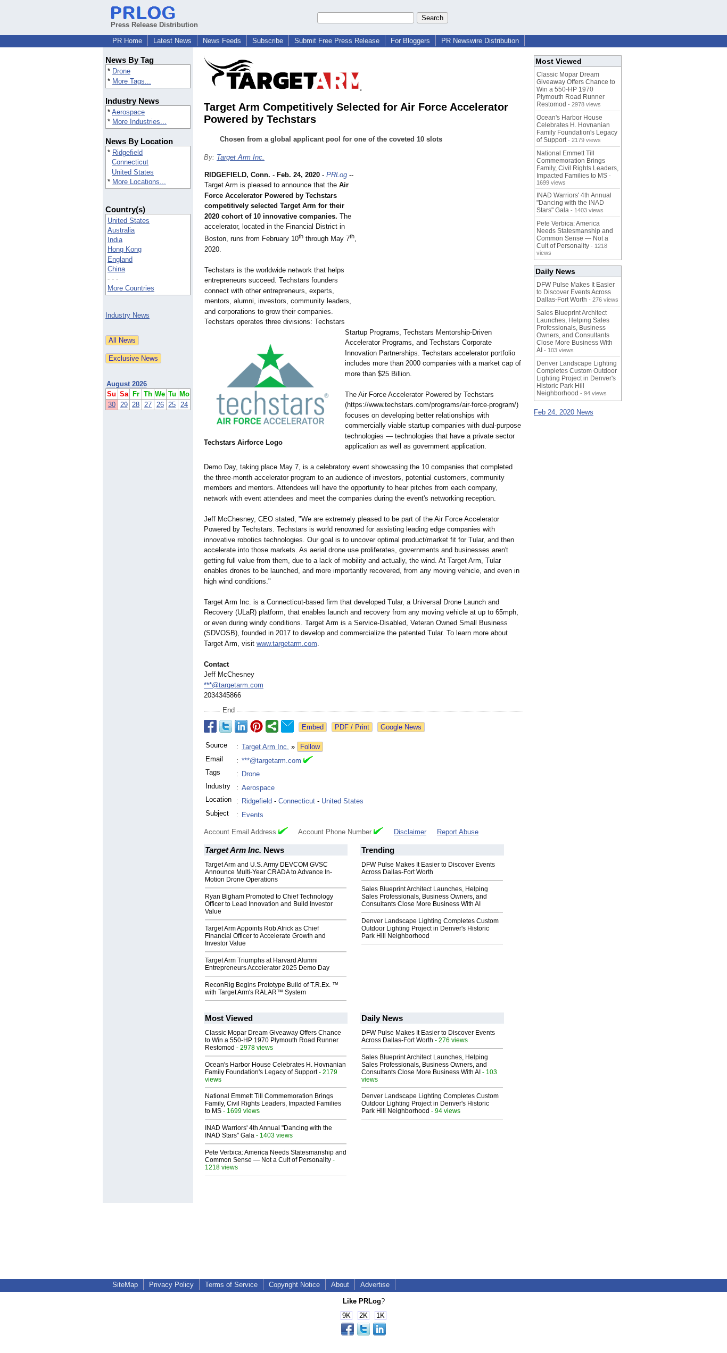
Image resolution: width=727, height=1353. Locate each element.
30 (111, 405)
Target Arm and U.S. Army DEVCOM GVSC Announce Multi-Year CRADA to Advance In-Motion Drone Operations (268, 872)
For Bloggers (410, 41)
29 (124, 405)
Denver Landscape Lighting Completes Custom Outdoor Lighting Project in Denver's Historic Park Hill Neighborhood (430, 928)
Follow (310, 747)
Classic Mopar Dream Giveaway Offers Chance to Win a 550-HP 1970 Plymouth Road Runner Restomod (273, 1040)
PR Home (127, 41)
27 (148, 405)
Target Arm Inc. (241, 157)
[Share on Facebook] (210, 726)
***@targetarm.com (233, 685)
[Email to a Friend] (287, 726)
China (116, 269)
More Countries (131, 288)
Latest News (172, 41)
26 (160, 405)
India (115, 240)
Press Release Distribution (154, 25)
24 (184, 405)
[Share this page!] (363, 1333)
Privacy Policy (171, 1285)
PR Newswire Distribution (480, 41)
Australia (121, 230)
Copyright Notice (294, 1285)
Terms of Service (231, 1285)
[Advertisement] (443, 247)
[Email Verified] (308, 761)
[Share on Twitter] (225, 726)
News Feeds (222, 41)
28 (135, 405)
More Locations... (139, 182)
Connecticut (130, 162)
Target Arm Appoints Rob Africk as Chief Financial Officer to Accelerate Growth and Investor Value (265, 936)
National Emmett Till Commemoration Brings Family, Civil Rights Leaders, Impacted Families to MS (273, 1103)
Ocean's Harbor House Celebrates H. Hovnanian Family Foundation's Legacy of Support (275, 1068)
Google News (401, 727)
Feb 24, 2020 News (563, 412)
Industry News (127, 315)
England (120, 259)
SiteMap (125, 1285)
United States (133, 172)
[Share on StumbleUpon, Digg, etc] (272, 726)
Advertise (375, 1285)
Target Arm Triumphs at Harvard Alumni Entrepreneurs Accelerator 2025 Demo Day (267, 964)
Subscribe (267, 41)
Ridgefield (127, 152)
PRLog (336, 175)
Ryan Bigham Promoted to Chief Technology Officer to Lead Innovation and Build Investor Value (269, 904)
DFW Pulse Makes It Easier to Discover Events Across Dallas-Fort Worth (428, 868)
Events (252, 815)
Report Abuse (457, 832)
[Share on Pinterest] (256, 726)
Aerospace (128, 112)
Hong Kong (125, 249)
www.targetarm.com (287, 644)
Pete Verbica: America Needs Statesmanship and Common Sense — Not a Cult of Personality (275, 1156)
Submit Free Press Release (336, 41)
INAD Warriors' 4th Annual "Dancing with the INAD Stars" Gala (574, 203)
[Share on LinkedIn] (241, 726)
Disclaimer (410, 832)
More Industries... (139, 122)
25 (172, 405)
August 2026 (126, 384)
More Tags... (131, 81)
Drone (121, 71)
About (340, 1285)
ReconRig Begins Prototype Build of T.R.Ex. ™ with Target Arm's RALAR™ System (271, 988)
